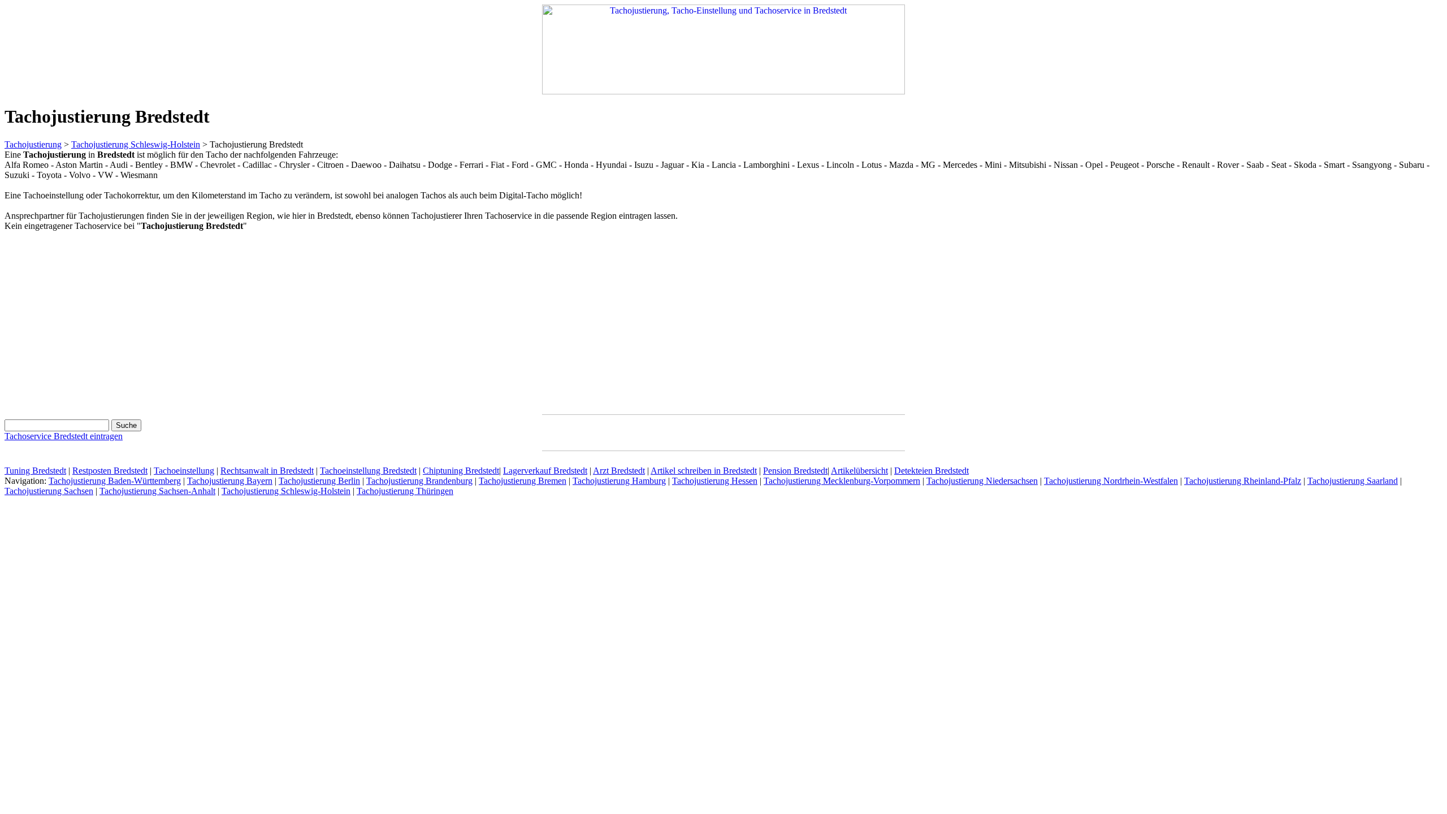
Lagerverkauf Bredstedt (545, 470)
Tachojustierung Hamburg (619, 481)
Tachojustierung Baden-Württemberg (115, 481)
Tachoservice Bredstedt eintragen (64, 436)
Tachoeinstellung (184, 470)
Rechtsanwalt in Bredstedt (267, 470)
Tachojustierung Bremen (522, 481)
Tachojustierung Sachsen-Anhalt (157, 491)
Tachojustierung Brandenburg (419, 481)
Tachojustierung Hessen (714, 481)
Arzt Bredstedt (619, 470)
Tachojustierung (33, 144)
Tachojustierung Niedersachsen (982, 481)
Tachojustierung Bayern (229, 481)
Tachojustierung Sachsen (49, 491)
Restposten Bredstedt (110, 470)
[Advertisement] (99, 320)
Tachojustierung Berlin (319, 481)
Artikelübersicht (859, 470)
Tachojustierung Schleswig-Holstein (135, 144)
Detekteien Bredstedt (931, 470)
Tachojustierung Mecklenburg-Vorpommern (842, 481)
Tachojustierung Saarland (1352, 481)
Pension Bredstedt (795, 470)
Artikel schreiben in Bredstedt (704, 470)
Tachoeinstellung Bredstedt (368, 470)
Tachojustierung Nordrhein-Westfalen (1111, 481)
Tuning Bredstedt (35, 470)
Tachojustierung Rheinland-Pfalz (1242, 481)
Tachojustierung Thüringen (405, 491)
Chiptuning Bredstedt (461, 470)
